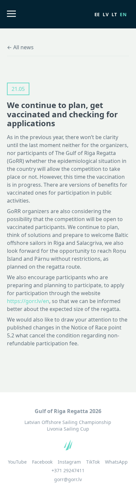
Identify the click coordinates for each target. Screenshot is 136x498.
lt (114, 14)
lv (106, 14)
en (123, 14)
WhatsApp (116, 462)
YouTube (17, 462)
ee (97, 14)
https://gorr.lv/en (28, 301)
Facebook (42, 462)
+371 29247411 (68, 470)
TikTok (93, 462)
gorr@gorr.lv (68, 479)
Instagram (69, 462)
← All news (20, 47)
